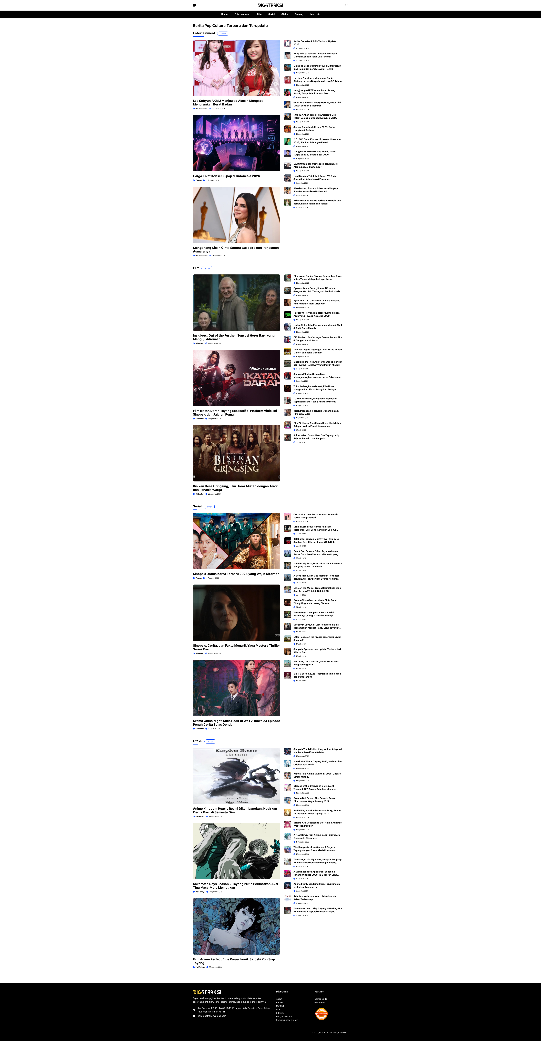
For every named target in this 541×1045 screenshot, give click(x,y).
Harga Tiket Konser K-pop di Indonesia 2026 (226, 176)
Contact (280, 1006)
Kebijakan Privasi (284, 1016)
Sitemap (280, 1013)
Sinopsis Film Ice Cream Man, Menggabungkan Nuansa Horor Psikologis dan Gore (316, 377)
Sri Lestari (200, 343)
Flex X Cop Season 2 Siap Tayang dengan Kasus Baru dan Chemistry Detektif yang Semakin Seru (316, 554)
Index (279, 1009)
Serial (271, 14)
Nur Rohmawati (202, 108)
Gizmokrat (319, 1002)
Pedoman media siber (287, 1020)
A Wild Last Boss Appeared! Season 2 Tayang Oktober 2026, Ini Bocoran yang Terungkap (315, 874)
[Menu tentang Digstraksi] (194, 5)
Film (259, 14)
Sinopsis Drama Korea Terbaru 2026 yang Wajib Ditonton (236, 574)
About (279, 999)
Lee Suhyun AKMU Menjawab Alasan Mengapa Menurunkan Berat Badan (228, 102)
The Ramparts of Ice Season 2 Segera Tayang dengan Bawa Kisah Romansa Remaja (314, 850)
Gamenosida (320, 999)
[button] (346, 5)
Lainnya (222, 34)
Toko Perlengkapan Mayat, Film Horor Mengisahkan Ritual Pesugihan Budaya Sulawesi (314, 389)
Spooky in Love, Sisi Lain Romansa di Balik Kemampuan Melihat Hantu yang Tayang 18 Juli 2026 (317, 627)
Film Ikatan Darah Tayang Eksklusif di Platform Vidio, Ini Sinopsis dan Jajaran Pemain (235, 412)
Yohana (199, 180)
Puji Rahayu (200, 816)
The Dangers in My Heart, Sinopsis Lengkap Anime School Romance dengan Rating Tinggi (317, 862)
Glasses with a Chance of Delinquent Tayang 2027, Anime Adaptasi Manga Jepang (313, 789)
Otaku (284, 14)
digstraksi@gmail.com (214, 1015)
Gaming (299, 14)
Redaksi (280, 1002)
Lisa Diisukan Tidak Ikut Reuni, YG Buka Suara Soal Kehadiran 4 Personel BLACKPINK (314, 179)
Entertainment (242, 14)
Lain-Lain (315, 14)
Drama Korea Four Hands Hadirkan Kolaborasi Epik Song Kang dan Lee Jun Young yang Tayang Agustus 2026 (315, 529)
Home (224, 14)
